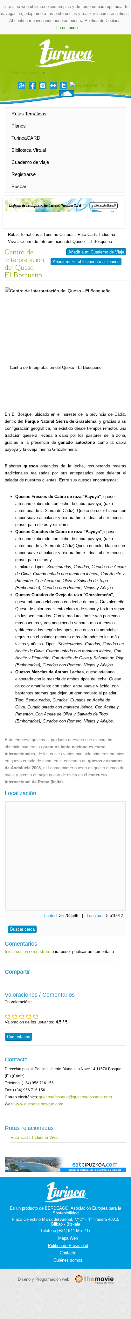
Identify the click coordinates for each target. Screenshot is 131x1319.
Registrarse (23, 174)
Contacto (68, 1252)
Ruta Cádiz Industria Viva (34, 1137)
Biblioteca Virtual (28, 150)
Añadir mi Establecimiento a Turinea (86, 261)
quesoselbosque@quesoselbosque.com (75, 1097)
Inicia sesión (16, 951)
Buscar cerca (22, 929)
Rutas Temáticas (28, 113)
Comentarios (18, 1036)
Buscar (18, 186)
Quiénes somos (67, 1260)
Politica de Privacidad (68, 1245)
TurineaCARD (25, 138)
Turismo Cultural (58, 234)
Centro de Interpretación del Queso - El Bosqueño (66, 241)
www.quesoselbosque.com (39, 1104)
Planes (18, 125)
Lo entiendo (67, 27)
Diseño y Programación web (43, 1279)
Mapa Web (68, 1238)
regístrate (41, 951)
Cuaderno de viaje (30, 162)
